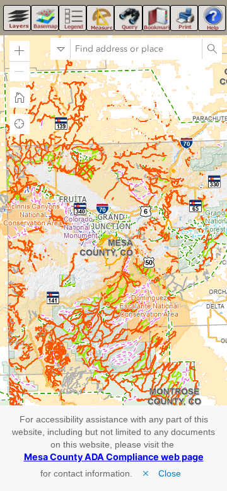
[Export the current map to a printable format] (184, 18)
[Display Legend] (72, 18)
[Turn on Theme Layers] (17, 18)
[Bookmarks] (156, 18)
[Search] (212, 49)
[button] (19, 51)
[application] (113, 218)
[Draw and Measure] (100, 18)
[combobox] (136, 49)
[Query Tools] (128, 18)
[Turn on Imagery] (45, 18)
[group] (69, 387)
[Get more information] (212, 18)
